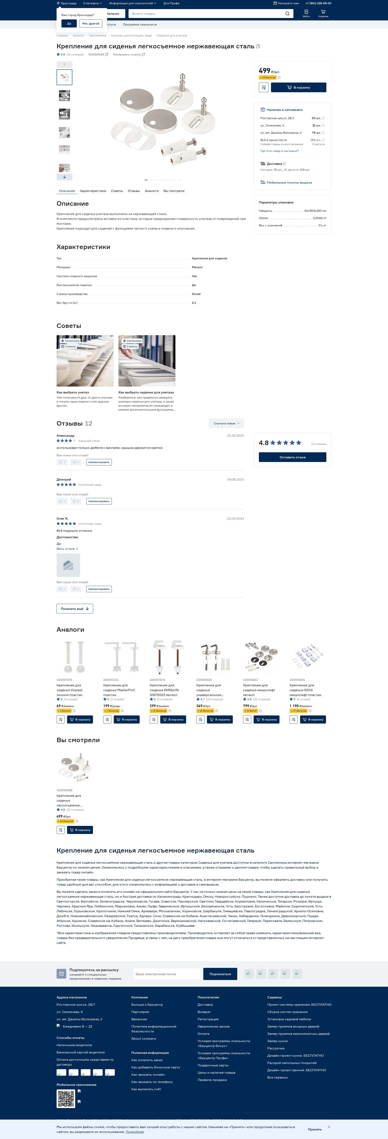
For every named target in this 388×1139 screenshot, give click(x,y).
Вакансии (139, 1019)
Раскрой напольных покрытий (292, 1063)
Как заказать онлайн (148, 1074)
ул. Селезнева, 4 (70, 1012)
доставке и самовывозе (199, 884)
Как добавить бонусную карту (155, 1067)
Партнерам (140, 1012)
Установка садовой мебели (289, 1019)
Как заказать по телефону (152, 1082)
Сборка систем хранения (287, 1012)
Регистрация (208, 1019)
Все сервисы (277, 1077)
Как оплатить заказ (146, 1060)
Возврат (204, 1012)
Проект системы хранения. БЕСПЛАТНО (299, 1004)
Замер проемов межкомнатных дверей (298, 1034)
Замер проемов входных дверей (293, 1026)
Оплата (203, 1034)
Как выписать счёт (146, 1089)
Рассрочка (276, 1048)
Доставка (205, 1004)
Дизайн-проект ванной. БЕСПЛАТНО (296, 1070)
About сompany (143, 1038)
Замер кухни (277, 1041)
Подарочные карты (213, 1065)
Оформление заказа (214, 1026)
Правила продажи (212, 1080)
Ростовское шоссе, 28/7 (76, 1004)
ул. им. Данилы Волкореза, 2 (79, 1019)
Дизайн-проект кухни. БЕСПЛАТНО (295, 1055)
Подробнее (135, 1132)
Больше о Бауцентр (147, 1004)
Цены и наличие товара (216, 1072)
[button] (298, 87)
